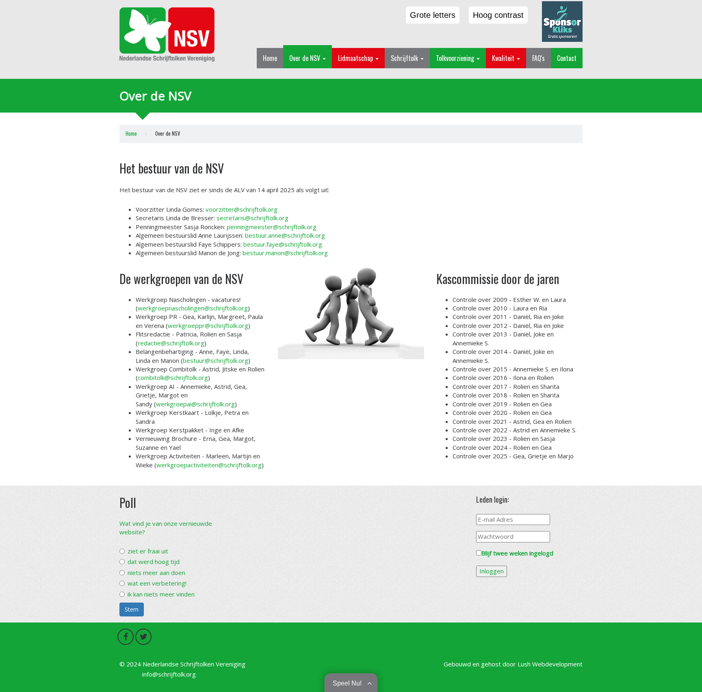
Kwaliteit (504, 58)
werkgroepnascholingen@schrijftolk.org (193, 308)
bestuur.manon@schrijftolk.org (285, 253)
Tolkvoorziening (456, 58)
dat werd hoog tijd (154, 562)
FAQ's (538, 58)
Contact (566, 58)
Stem (132, 609)
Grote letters (432, 15)
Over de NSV (305, 58)
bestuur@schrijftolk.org (215, 360)
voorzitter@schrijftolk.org (241, 209)
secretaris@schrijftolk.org (252, 218)
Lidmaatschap (356, 58)
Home (270, 58)
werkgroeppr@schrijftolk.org (208, 325)
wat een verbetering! (157, 583)
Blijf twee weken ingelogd (517, 553)
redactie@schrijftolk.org (171, 343)
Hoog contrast (498, 15)
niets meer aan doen (156, 572)
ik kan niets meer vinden (161, 594)
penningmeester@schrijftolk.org (271, 227)
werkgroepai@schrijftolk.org (195, 404)
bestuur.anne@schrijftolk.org (285, 235)
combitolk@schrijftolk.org (173, 377)
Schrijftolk (405, 58)
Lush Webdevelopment (550, 664)
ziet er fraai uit (148, 551)
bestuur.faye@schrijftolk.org (282, 244)
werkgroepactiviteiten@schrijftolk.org (209, 465)
